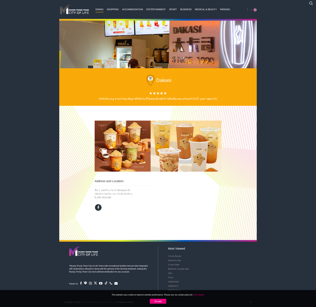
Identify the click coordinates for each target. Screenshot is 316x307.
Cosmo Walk (173, 265)
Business (186, 9)
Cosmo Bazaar (174, 256)
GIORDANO (173, 282)
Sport (173, 9)
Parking (225, 9)
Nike (170, 273)
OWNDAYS (173, 286)
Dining (99, 9)
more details (198, 295)
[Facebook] (98, 207)
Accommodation (132, 9)
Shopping (113, 9)
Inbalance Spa (174, 260)
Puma (170, 277)
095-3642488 (104, 197)
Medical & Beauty (206, 9)
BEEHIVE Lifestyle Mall (178, 269)
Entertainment (156, 9)
